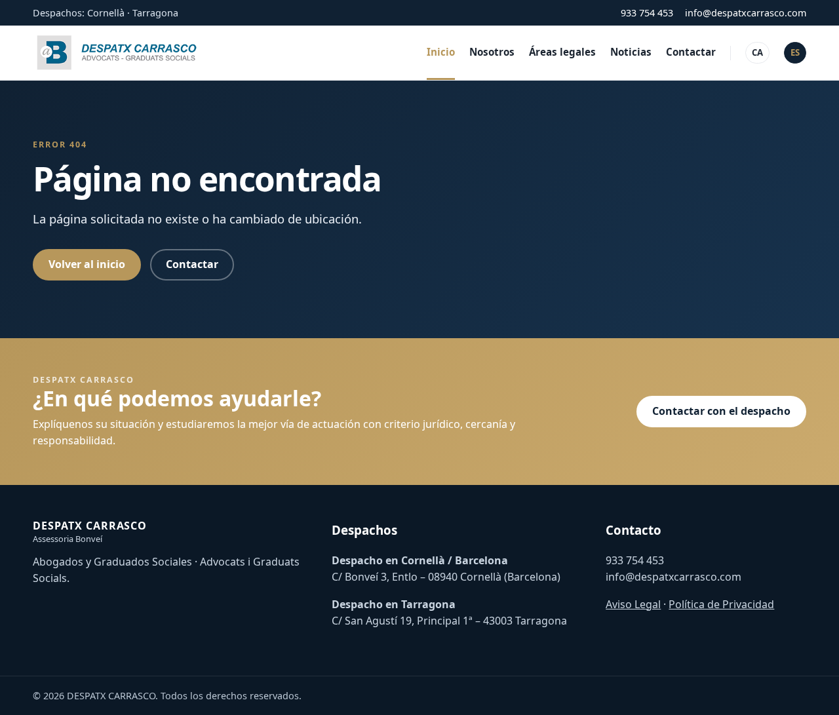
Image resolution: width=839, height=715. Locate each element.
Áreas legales (562, 51)
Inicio (441, 51)
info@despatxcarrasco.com (745, 13)
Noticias (631, 51)
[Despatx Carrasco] (118, 52)
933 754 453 (647, 13)
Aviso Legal (633, 604)
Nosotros (492, 51)
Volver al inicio (87, 264)
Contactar (691, 51)
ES (795, 52)
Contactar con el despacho (721, 411)
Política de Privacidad (721, 604)
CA (757, 52)
